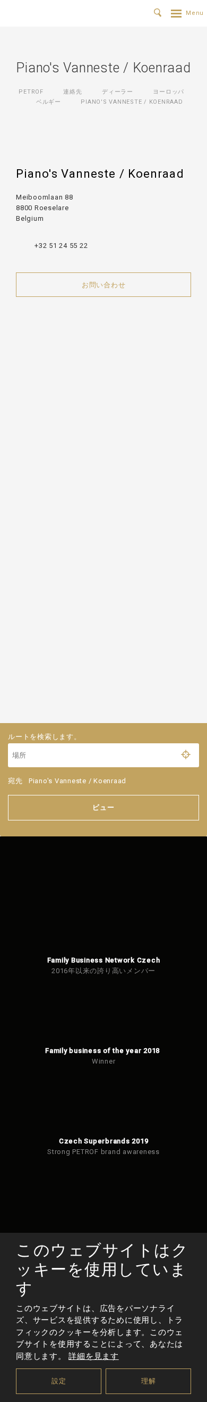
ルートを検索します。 (44, 737)
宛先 (67, 781)
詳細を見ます (93, 1356)
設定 (58, 1381)
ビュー (103, 807)
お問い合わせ (104, 285)
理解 (148, 1381)
